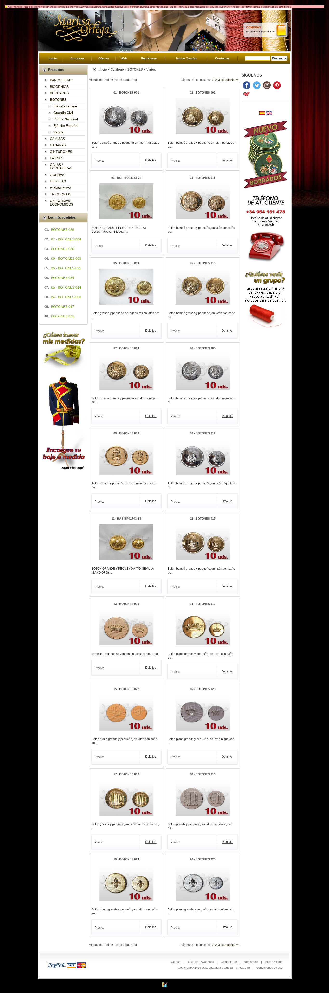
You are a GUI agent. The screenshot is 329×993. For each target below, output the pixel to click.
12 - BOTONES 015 (203, 518)
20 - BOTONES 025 (203, 859)
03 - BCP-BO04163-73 (126, 178)
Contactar (222, 58)
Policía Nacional (65, 119)
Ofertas (103, 58)
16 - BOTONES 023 (203, 689)
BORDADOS (59, 93)
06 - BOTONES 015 (203, 263)
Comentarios (229, 962)
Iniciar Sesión (186, 58)
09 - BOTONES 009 (126, 433)
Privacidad (243, 967)
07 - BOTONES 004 (126, 348)
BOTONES (135, 69)
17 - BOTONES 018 (126, 774)
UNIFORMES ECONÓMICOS (61, 202)
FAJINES (56, 158)
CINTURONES (61, 152)
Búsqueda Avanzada (200, 962)
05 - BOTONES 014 (126, 263)
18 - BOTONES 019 (203, 774)
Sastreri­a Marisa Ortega (217, 967)
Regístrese (149, 58)
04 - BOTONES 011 (202, 178)
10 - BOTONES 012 (203, 433)
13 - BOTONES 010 (126, 604)
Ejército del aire (65, 106)
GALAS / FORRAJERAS (61, 166)
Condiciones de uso (269, 967)
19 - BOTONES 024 (126, 859)
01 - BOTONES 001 (126, 92)
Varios (151, 69)
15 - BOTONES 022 (126, 689)
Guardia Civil (63, 113)
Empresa (77, 58)
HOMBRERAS (60, 188)
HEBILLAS (58, 181)
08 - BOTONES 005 (203, 348)
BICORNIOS (59, 87)
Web (124, 58)
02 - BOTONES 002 (203, 92)
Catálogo (117, 69)
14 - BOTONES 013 (203, 604)
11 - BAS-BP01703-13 (126, 518)
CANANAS (58, 145)
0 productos (268, 31)
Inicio (53, 58)
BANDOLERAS (61, 80)
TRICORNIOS (60, 194)
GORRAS (57, 175)
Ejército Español (65, 126)
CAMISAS (57, 139)
